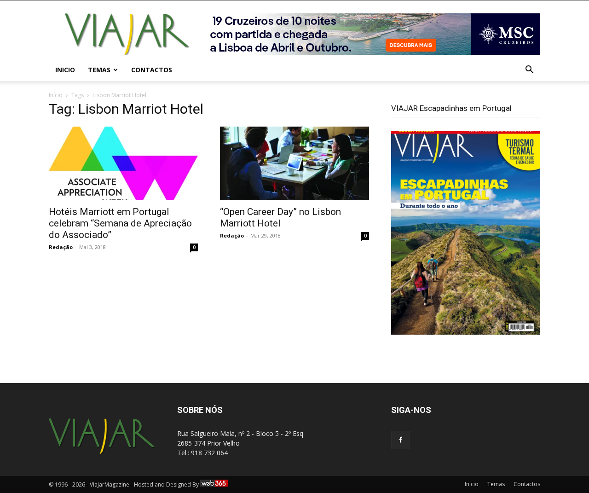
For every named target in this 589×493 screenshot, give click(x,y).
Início (56, 95)
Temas (99, 69)
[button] (529, 70)
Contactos (151, 69)
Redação (61, 247)
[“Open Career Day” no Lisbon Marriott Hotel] (294, 163)
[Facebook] (400, 440)
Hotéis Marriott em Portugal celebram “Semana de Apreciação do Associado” (120, 223)
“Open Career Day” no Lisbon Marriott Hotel (280, 217)
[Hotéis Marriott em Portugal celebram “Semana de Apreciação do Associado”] (123, 163)
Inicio (65, 69)
